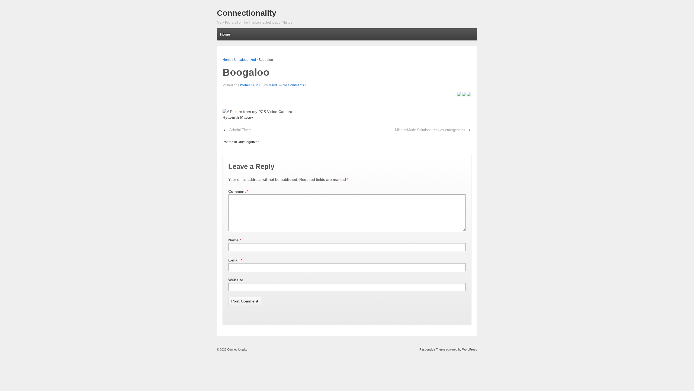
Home (225, 34)
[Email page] (464, 94)
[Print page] (469, 94)
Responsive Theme (432, 349)
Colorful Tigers (240, 130)
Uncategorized (245, 60)
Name (233, 240)
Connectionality (246, 13)
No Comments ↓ (294, 85)
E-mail (234, 260)
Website (235, 280)
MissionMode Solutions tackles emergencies (430, 130)
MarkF (273, 85)
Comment (238, 191)
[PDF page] (459, 94)
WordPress (469, 349)
